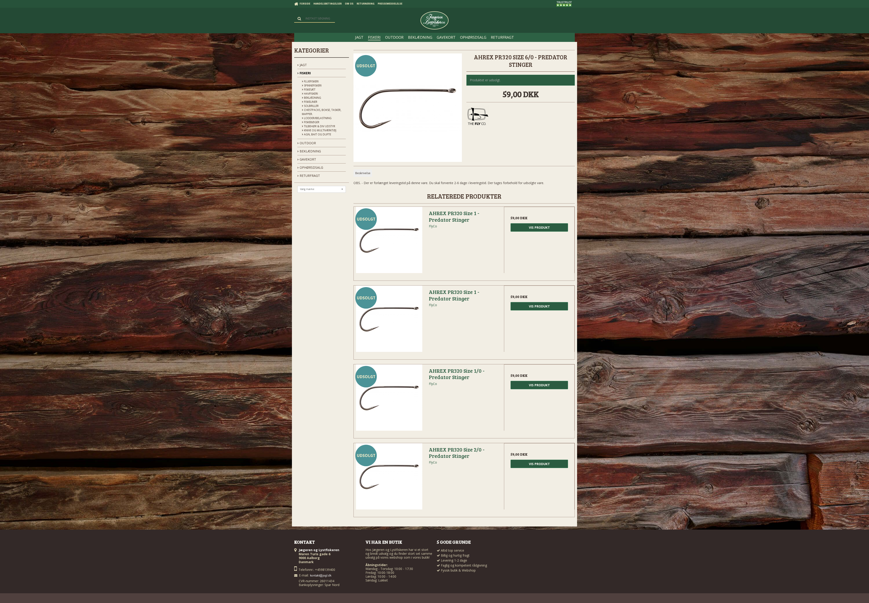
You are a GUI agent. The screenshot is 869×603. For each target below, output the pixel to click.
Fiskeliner (310, 102)
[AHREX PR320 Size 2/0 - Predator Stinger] (389, 478)
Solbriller (311, 106)
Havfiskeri (310, 94)
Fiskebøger (311, 122)
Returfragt (309, 175)
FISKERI (305, 73)
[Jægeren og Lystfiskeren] (434, 20)
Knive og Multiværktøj (319, 130)
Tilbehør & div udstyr (319, 126)
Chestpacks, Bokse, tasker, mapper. (321, 112)
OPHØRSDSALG (311, 167)
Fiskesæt (309, 89)
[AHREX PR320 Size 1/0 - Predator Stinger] (389, 399)
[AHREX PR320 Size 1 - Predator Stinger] (389, 242)
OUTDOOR (307, 143)
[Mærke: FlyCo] (477, 117)
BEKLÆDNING (310, 151)
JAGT (303, 65)
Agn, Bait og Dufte (317, 134)
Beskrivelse (362, 173)
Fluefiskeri (311, 81)
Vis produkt (539, 227)
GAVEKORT (307, 159)
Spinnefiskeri (312, 85)
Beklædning (312, 98)
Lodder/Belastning (317, 118)
